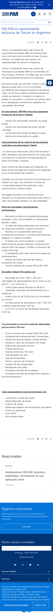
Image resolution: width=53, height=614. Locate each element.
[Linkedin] (38, 564)
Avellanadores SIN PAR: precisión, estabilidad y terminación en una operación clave (25, 476)
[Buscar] (49, 22)
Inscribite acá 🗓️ (26, 7)
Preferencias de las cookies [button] (16, 605)
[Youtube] (30, 564)
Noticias (8, 466)
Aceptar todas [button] (41, 605)
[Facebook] (15, 564)
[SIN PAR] (8, 14)
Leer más (9, 485)
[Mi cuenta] (39, 14)
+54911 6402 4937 (31, 553)
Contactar (26, 526)
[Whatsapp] (33, 14)
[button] (50, 83)
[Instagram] (22, 564)
